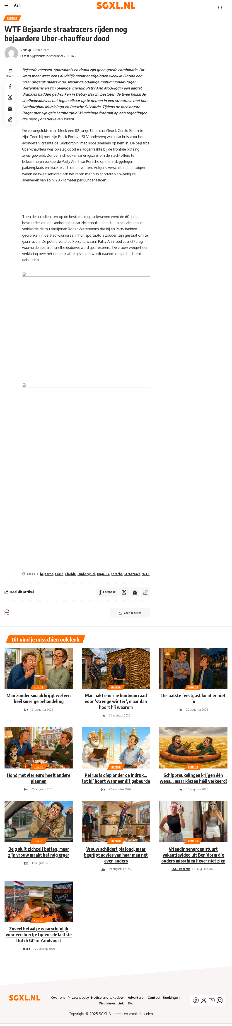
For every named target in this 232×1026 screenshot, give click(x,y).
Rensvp (25, 50)
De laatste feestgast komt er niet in (193, 698)
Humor (12, 18)
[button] (10, 119)
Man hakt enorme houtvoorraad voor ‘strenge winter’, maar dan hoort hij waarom (116, 701)
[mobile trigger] (8, 5)
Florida (70, 574)
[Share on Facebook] (10, 86)
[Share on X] (10, 97)
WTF (146, 574)
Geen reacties (132, 613)
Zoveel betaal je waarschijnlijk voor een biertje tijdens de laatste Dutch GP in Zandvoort (39, 934)
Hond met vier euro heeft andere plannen (38, 778)
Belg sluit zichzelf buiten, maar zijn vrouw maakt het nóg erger (38, 851)
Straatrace (132, 574)
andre (26, 948)
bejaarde (46, 574)
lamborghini (86, 574)
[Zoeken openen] (220, 7)
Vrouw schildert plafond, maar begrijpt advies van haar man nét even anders (116, 854)
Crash (59, 574)
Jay (26, 709)
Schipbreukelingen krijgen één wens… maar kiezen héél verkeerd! (193, 778)
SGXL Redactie (181, 869)
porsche (117, 574)
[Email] (10, 108)
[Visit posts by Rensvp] (11, 53)
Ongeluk (103, 574)
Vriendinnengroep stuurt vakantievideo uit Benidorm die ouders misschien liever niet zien (193, 854)
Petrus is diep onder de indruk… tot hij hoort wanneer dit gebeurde (116, 778)
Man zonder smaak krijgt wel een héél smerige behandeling (39, 698)
